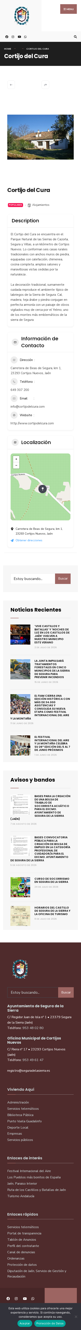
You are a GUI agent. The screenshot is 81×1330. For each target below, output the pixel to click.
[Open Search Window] (75, 36)
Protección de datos (22, 1264)
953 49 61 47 (33, 1060)
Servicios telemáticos (23, 1108)
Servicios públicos (20, 1140)
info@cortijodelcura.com (28, 407)
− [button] (16, 465)
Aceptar (25, 1323)
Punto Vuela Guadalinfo (24, 1121)
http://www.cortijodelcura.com (32, 423)
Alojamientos (40, 205)
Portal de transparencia (24, 1233)
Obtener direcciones (29, 540)
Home (7, 48)
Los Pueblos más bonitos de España (34, 1177)
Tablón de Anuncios (21, 1239)
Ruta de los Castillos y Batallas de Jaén (36, 1190)
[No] (76, 1317)
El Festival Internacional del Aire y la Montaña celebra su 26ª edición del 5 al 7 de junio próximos (52, 743)
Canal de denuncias (21, 1252)
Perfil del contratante (23, 1246)
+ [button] (16, 459)
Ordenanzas (16, 1258)
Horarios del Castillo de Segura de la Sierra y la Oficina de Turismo (52, 911)
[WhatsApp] (25, 36)
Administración (18, 1102)
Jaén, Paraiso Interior (22, 1183)
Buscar (63, 578)
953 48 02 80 (33, 1028)
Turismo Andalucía (20, 1196)
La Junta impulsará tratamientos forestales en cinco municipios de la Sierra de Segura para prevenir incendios (52, 669)
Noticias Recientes (35, 609)
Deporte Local (17, 1127)
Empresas (14, 1133)
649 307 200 (20, 390)
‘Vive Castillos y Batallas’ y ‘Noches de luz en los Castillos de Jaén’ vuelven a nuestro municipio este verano (52, 634)
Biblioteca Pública (20, 1115)
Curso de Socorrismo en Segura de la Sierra (51, 880)
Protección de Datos (50, 1323)
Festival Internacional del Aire (29, 1171)
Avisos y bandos (32, 779)
